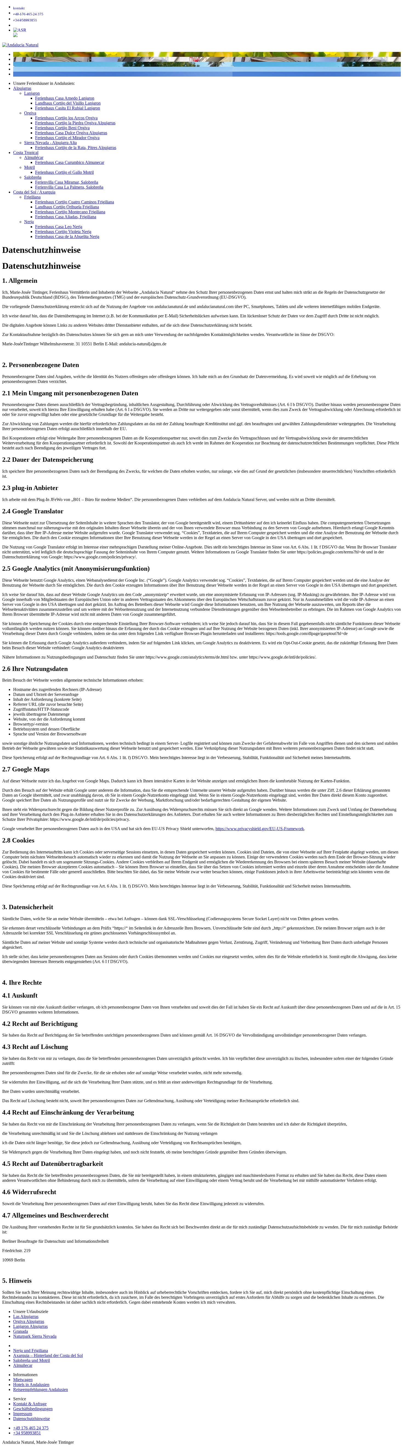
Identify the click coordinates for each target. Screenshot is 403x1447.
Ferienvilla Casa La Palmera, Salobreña (69, 187)
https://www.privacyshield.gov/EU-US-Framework (259, 828)
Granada (20, 1331)
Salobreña (32, 177)
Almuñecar (22, 1365)
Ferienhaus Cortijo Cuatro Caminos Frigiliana (74, 202)
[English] (15, 35)
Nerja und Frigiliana (30, 1350)
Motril (29, 167)
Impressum (22, 1413)
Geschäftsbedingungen (33, 1408)
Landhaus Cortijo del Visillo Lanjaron (68, 103)
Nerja (29, 221)
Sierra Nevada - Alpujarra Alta (50, 142)
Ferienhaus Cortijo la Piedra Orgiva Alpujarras (75, 123)
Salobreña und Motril (31, 1360)
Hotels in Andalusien (31, 1384)
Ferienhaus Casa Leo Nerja (58, 226)
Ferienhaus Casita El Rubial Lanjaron (67, 108)
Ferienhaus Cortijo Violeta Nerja (63, 231)
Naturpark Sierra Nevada (34, 1336)
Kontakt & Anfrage (30, 1403)
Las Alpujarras (25, 1316)
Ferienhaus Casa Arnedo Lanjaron (64, 98)
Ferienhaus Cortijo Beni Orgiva (62, 127)
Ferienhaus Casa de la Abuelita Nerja (67, 236)
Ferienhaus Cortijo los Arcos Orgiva (66, 118)
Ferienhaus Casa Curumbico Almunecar (69, 162)
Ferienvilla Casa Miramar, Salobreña (66, 182)
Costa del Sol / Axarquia (34, 192)
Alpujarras (22, 88)
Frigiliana (32, 197)
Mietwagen (23, 1379)
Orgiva (30, 113)
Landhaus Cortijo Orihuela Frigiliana (67, 207)
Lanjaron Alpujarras (30, 1326)
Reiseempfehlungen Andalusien (40, 1389)
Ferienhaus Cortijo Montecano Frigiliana (70, 211)
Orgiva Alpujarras (28, 1321)
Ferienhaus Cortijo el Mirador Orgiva (67, 137)
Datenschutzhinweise (31, 1418)
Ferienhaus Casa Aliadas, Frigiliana (65, 216)
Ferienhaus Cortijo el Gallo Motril (64, 172)
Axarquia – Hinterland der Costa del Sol (48, 1355)
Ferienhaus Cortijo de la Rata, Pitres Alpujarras (75, 147)
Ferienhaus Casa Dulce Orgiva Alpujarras (71, 132)
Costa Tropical (25, 152)
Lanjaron (32, 93)
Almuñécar (33, 157)
